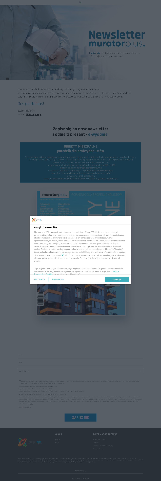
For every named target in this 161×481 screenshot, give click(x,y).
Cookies (49, 274)
